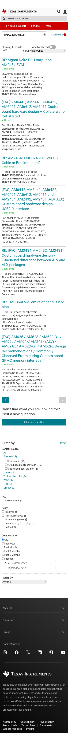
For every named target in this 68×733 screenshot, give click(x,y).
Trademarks (46, 725)
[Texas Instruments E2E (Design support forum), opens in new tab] (51, 653)
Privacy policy (46, 721)
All (4, 452)
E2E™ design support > (15, 25)
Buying (6, 632)
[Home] (19, 11)
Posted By (7, 577)
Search (59, 12)
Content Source (10, 449)
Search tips (57, 34)
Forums (35, 25)
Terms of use (28, 725)
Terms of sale (10, 725)
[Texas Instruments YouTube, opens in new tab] (63, 653)
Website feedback (12, 728)
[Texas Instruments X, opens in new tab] (28, 653)
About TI (7, 608)
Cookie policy (27, 721)
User (65, 12)
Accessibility (9, 721)
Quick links (8, 620)
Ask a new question (34, 422)
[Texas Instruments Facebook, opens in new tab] (16, 653)
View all (9, 472)
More (48, 25)
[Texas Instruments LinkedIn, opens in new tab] (40, 653)
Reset (63, 443)
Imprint (30, 728)
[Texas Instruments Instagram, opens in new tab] (5, 653)
